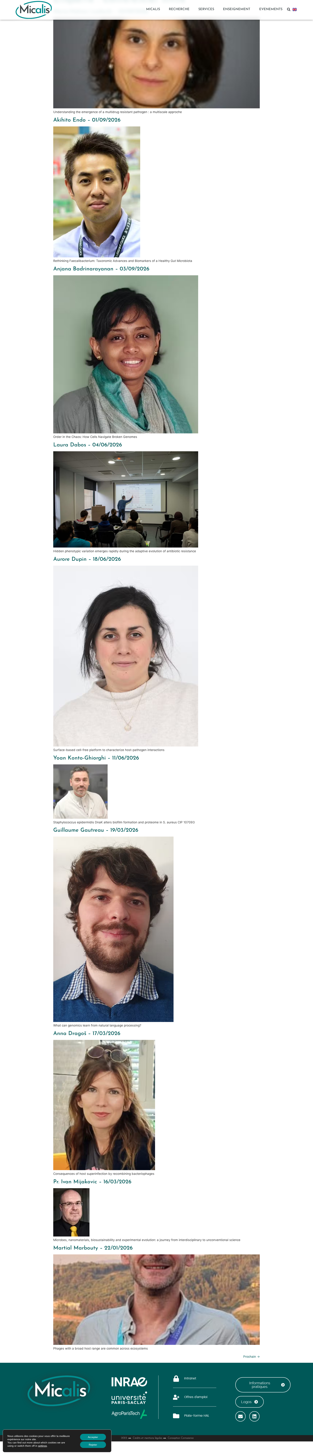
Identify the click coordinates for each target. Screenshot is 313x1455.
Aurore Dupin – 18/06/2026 (87, 559)
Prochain (251, 1356)
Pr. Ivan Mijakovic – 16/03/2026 (92, 1182)
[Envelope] (240, 1416)
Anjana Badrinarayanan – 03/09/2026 (101, 269)
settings (42, 1445)
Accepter (93, 1437)
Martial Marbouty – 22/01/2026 (93, 1248)
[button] (289, 9)
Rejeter (93, 1444)
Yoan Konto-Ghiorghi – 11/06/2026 (96, 758)
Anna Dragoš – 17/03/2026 (86, 1033)
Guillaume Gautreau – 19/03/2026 (95, 830)
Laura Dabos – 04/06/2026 (87, 445)
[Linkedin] (254, 1416)
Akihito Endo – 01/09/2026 (86, 120)
